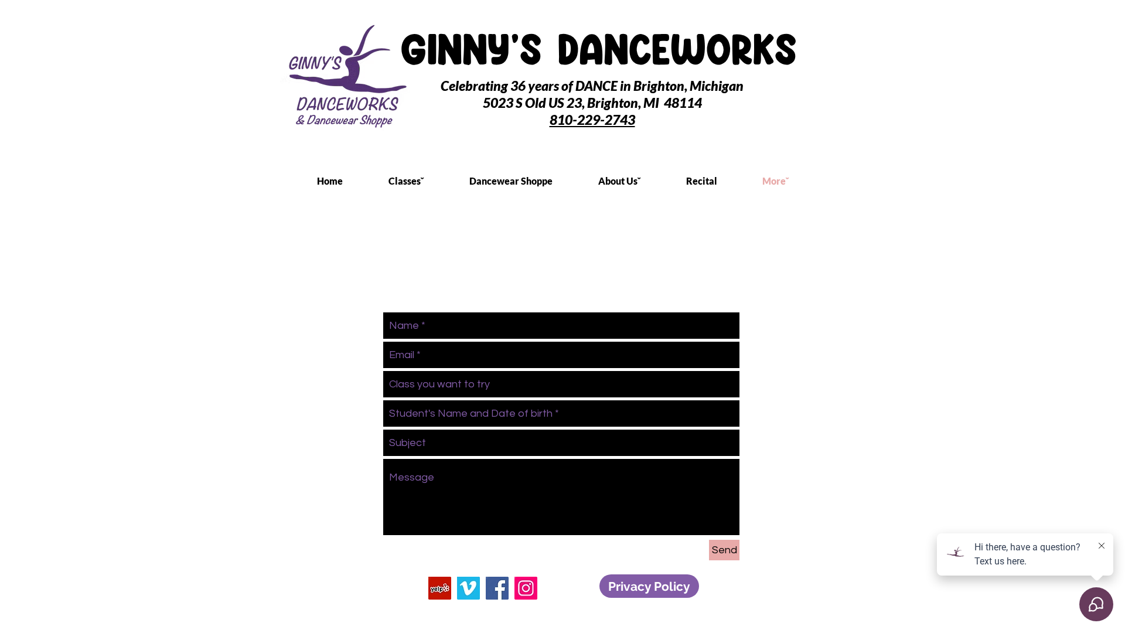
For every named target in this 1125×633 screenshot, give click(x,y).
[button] (423, 181)
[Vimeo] (468, 588)
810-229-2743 (592, 119)
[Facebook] (497, 588)
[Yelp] (439, 588)
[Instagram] (525, 588)
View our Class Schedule (369, 260)
